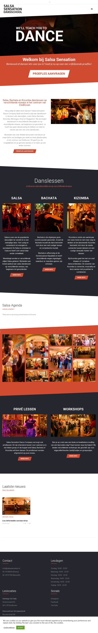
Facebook (54, 602)
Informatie (5, 517)
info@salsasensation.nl (11, 568)
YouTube (54, 605)
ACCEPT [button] (20, 627)
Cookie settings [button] (9, 627)
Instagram (55, 599)
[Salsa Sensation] (13, 9)
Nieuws (11, 517)
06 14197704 (7, 575)
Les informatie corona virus (15, 521)
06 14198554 (7, 572)
